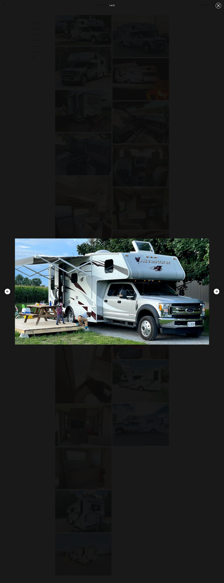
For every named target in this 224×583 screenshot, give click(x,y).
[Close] (218, 5)
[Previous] (7, 291)
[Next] (216, 291)
